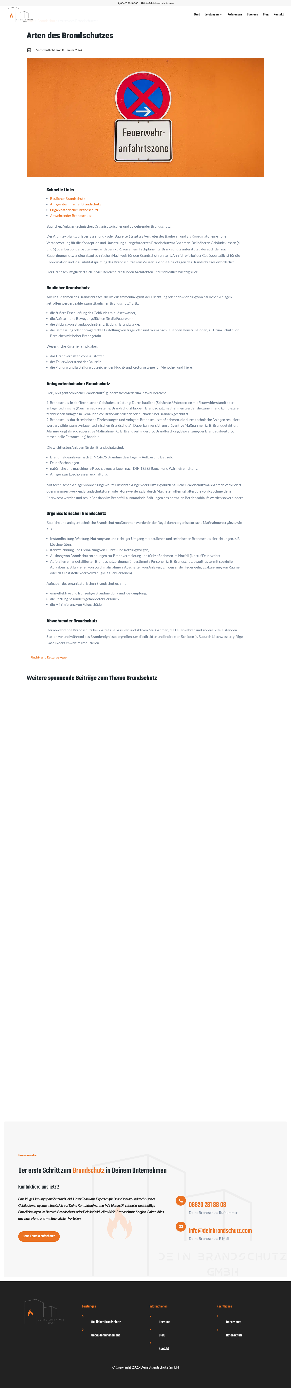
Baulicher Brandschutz (67, 198)
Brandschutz (58, 852)
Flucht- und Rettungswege (53, 844)
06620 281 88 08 (129, 3)
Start (197, 15)
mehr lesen (38, 872)
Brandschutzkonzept (48, 1048)
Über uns (252, 15)
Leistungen (212, 15)
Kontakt (279, 15)
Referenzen (235, 15)
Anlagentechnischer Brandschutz (75, 204)
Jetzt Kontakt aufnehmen (39, 1236)
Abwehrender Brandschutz (70, 215)
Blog (266, 15)
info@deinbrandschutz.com (220, 1231)
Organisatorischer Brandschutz (74, 210)
